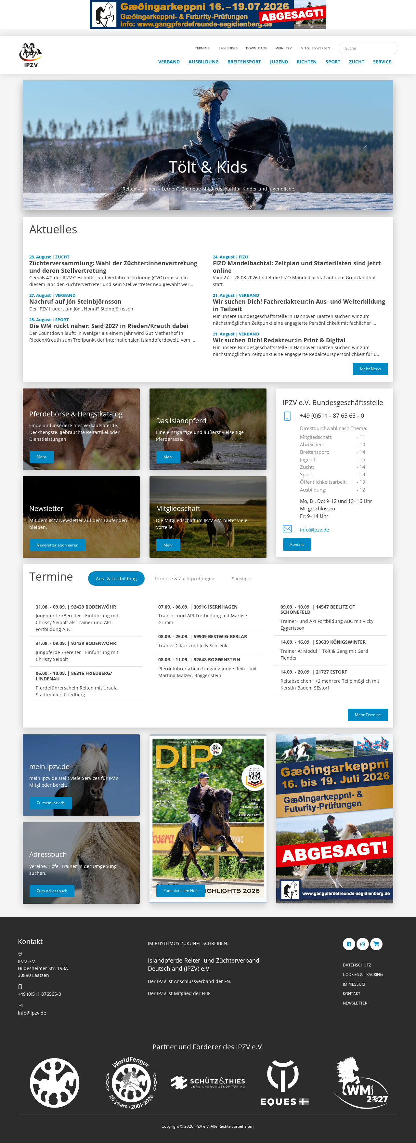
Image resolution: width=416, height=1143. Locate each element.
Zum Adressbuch (52, 891)
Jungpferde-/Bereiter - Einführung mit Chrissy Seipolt (77, 651)
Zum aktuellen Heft (180, 890)
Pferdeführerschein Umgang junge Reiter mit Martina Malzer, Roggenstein (207, 667)
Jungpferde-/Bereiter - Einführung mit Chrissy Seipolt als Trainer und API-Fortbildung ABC (77, 618)
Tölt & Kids (208, 166)
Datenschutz (357, 965)
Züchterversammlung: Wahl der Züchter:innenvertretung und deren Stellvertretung (113, 266)
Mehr (41, 457)
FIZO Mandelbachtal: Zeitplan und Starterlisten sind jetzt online (297, 266)
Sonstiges (242, 578)
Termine (51, 576)
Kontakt (297, 544)
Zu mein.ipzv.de (51, 803)
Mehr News (370, 369)
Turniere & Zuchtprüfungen (184, 578)
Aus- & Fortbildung (116, 578)
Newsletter (355, 1003)
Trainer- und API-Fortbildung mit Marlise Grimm (202, 615)
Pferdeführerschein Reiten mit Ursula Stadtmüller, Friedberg (77, 684)
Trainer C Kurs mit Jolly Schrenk (202, 641)
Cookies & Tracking (363, 974)
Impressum (354, 984)
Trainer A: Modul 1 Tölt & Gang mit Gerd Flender (324, 650)
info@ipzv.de (314, 529)
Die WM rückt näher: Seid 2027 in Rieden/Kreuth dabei (108, 326)
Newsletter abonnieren (57, 545)
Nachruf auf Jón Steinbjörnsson (75, 301)
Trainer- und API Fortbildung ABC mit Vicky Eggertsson (326, 617)
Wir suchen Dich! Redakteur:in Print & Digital (279, 340)
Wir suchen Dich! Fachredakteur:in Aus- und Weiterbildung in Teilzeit (299, 305)
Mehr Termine (368, 714)
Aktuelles (53, 229)
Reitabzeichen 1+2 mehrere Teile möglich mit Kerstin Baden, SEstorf (329, 680)
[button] (50, 145)
